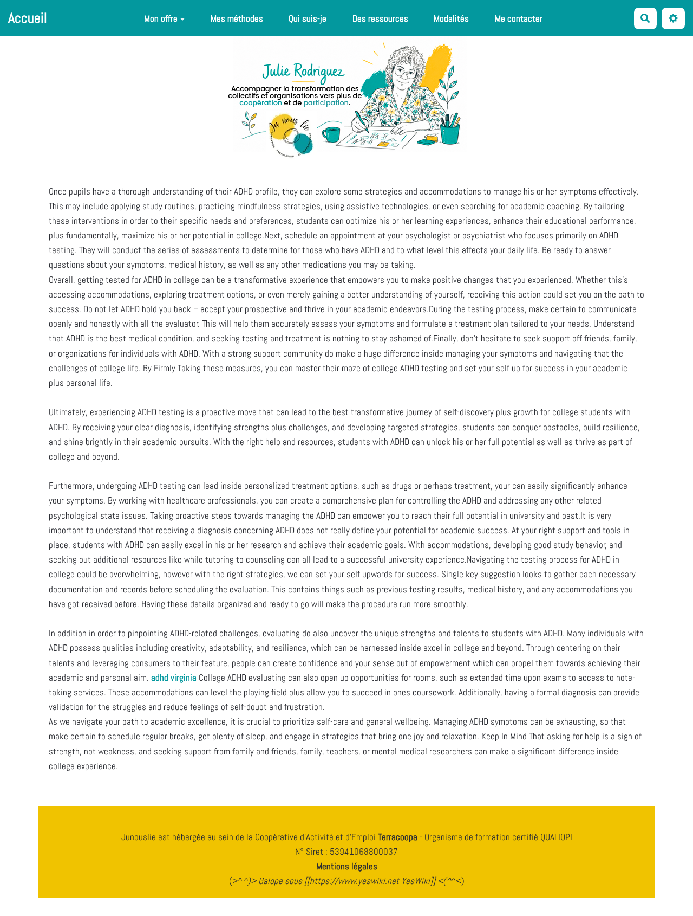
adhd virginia (174, 677)
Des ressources (380, 18)
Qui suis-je (307, 18)
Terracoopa (399, 837)
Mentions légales (346, 866)
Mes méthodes (237, 18)
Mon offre (161, 18)
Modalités (451, 18)
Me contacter (518, 18)
